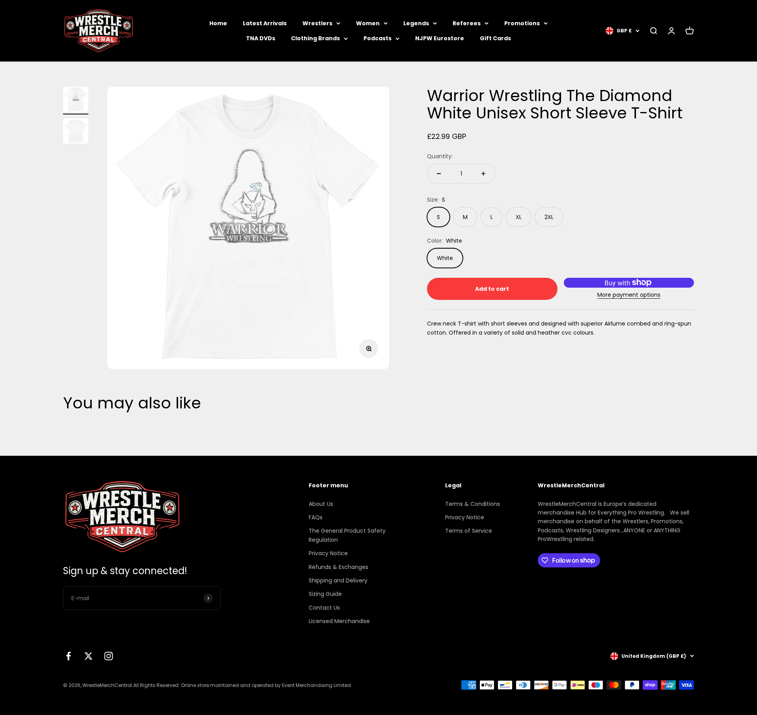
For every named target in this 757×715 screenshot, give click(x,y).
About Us (321, 504)
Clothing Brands (315, 38)
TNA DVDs (260, 38)
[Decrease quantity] (438, 173)
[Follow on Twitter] (88, 656)
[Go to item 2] (75, 132)
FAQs (316, 517)
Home (218, 23)
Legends (416, 23)
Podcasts (378, 38)
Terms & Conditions (472, 504)
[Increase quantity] (483, 173)
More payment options (628, 295)
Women (368, 23)
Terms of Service (468, 531)
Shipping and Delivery (338, 580)
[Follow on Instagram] (108, 656)
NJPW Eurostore (439, 38)
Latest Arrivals (265, 23)
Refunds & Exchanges (338, 567)
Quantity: (440, 156)
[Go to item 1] (75, 100)
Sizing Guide (325, 594)
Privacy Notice (328, 553)
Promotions (522, 23)
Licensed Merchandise (339, 621)
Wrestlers (317, 23)
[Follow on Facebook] (68, 656)
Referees (467, 23)
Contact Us (324, 608)
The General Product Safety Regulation (347, 535)
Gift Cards (495, 38)
